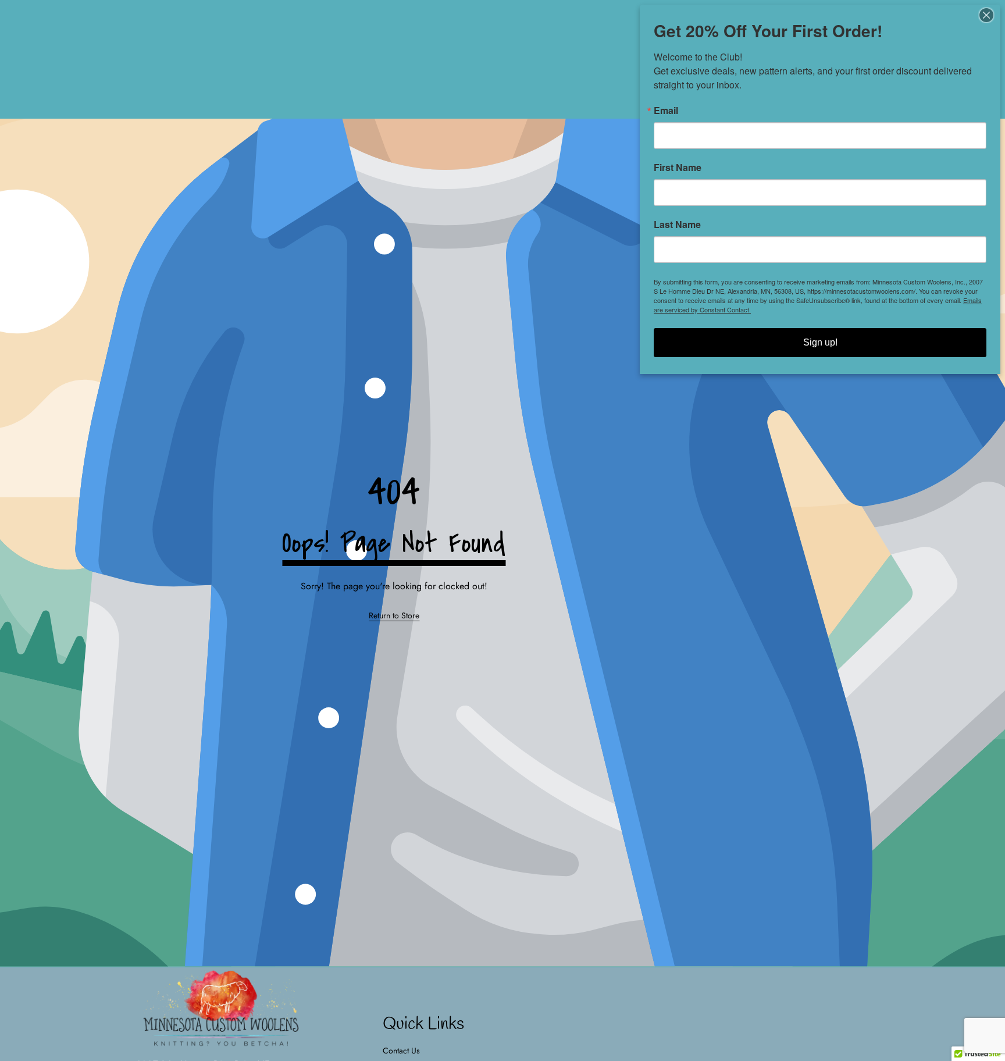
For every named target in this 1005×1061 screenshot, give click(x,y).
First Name (677, 167)
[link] (394, 616)
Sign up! (820, 342)
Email (666, 110)
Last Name (677, 224)
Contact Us (401, 1050)
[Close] (990, 15)
